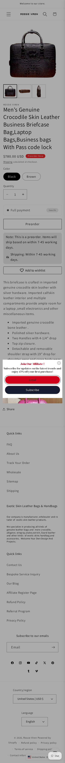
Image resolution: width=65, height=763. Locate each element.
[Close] (59, 363)
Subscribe (32, 390)
